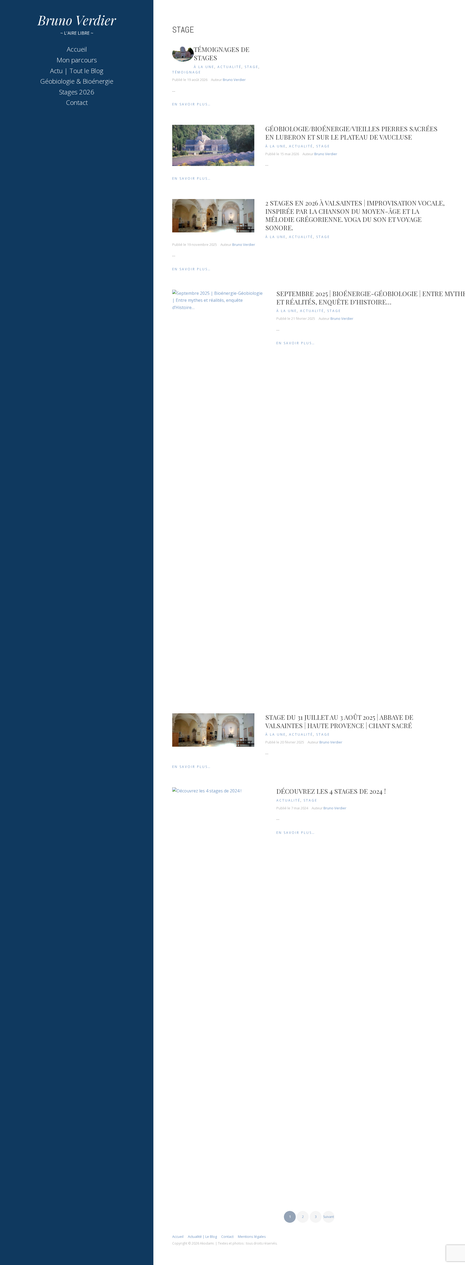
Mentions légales (252, 1236)
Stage (251, 67)
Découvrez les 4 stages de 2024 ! (331, 791)
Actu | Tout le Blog (76, 70)
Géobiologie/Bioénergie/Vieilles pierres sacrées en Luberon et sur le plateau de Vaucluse (351, 132)
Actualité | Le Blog (202, 1236)
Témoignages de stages (221, 53)
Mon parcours (77, 59)
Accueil (77, 49)
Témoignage (186, 72)
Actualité (229, 67)
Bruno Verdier (77, 20)
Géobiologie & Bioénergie (76, 81)
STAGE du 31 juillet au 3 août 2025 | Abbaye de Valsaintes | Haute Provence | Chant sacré (339, 721)
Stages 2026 (76, 91)
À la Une (204, 67)
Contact (77, 102)
